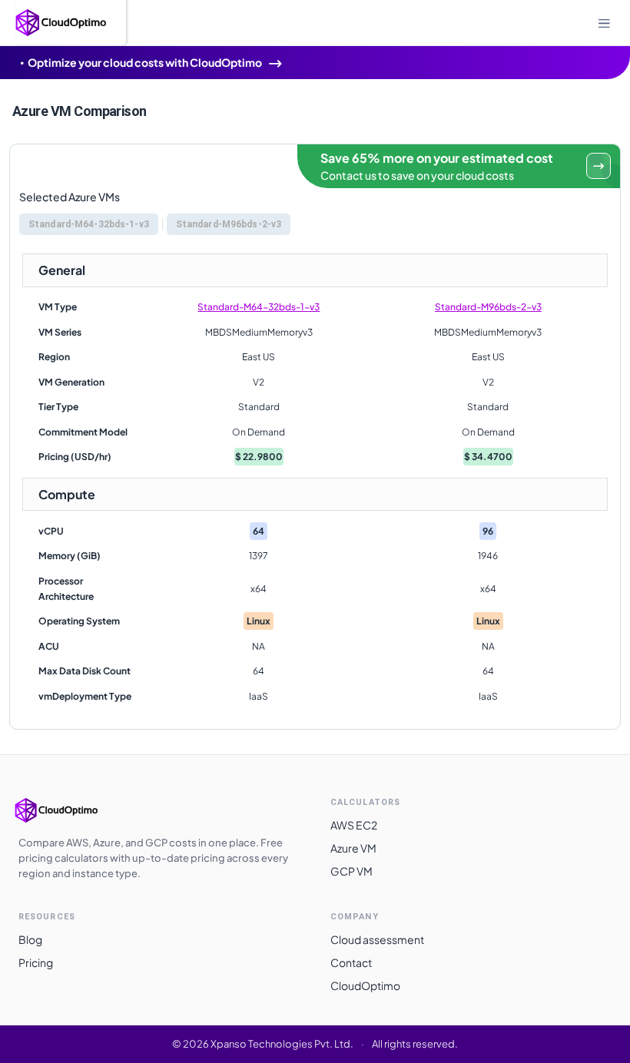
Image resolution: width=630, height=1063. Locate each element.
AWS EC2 (353, 825)
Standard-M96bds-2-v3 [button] (228, 224)
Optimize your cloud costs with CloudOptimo (145, 62)
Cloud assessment (377, 939)
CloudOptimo (365, 985)
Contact (351, 962)
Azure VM (353, 848)
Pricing (35, 962)
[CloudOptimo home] (72, 810)
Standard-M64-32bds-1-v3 (258, 307)
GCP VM (351, 871)
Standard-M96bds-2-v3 (488, 307)
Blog (30, 939)
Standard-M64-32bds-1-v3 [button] (88, 224)
